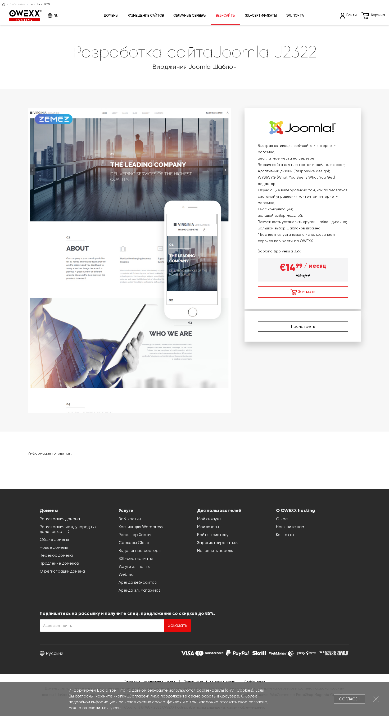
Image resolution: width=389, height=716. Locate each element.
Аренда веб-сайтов (137, 582)
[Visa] (187, 652)
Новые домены (54, 547)
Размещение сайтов (146, 15)
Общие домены (54, 539)
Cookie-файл (254, 682)
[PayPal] (237, 652)
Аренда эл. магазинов (139, 590)
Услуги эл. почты (134, 566)
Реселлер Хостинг (136, 534)
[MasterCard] (209, 652)
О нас (282, 518)
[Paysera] (307, 652)
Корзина (378, 15)
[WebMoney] (281, 652)
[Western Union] (334, 652)
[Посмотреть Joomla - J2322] (129, 259)
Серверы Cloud (134, 542)
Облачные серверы (189, 15)
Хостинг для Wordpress (141, 526)
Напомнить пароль (215, 550)
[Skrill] (259, 652)
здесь (115, 707)
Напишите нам (290, 526)
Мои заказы (208, 526)
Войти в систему (213, 534)
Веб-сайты (17, 4)
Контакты (285, 534)
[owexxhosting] (3, 4)
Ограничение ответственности (149, 682)
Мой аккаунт (209, 518)
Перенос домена (56, 555)
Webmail (127, 574)
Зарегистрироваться (217, 542)
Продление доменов (59, 563)
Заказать (306, 291)
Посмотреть (303, 326)
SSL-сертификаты (261, 15)
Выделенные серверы (140, 550)
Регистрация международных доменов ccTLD (68, 529)
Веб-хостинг (130, 518)
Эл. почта (295, 15)
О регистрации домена (62, 571)
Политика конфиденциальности (209, 682)
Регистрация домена (60, 518)
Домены (111, 15)
